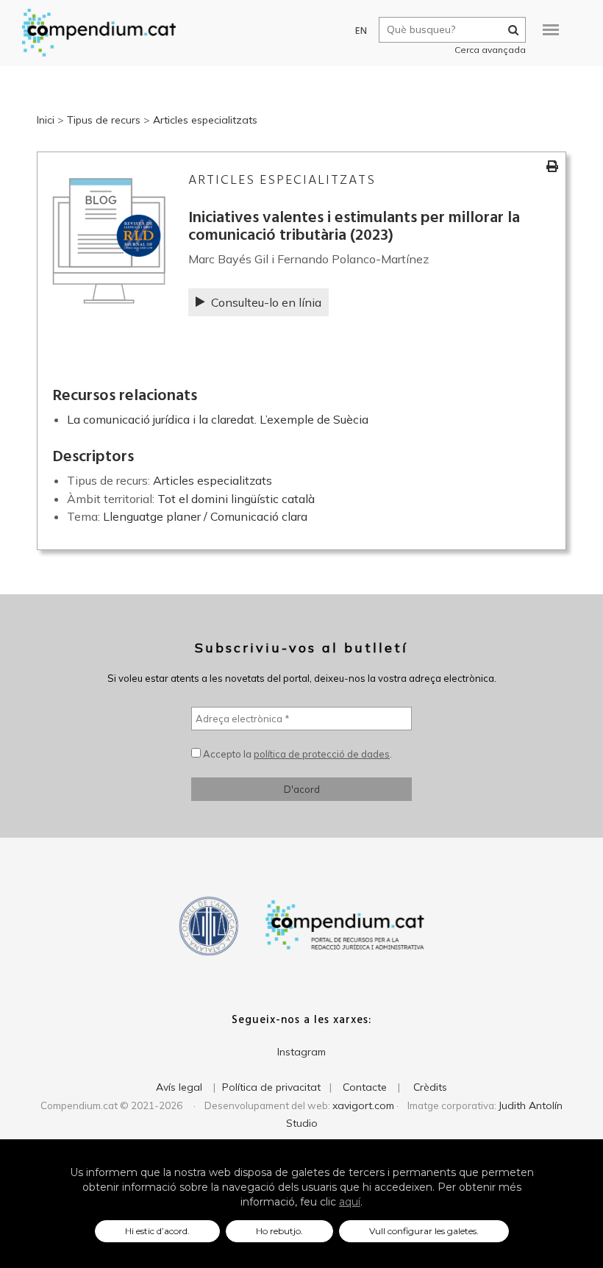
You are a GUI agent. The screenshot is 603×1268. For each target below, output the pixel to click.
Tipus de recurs (103, 120)
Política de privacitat (271, 1087)
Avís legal (179, 1087)
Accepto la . (296, 754)
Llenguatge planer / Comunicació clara (205, 516)
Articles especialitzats (205, 120)
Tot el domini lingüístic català (236, 498)
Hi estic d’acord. (157, 1230)
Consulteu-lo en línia (266, 302)
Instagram (301, 1051)
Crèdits (430, 1087)
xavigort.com (363, 1105)
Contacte (365, 1087)
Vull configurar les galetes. (424, 1230)
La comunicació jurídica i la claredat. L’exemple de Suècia (217, 419)
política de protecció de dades (322, 754)
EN (361, 31)
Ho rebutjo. (279, 1230)
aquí (349, 1201)
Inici (45, 120)
